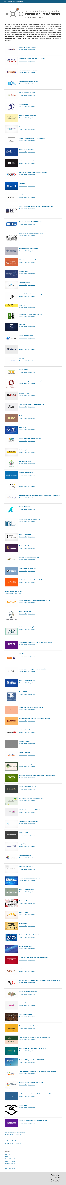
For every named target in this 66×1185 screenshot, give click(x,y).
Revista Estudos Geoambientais (28, 991)
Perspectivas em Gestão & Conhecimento (30, 314)
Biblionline (22, 183)
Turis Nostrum (23, 923)
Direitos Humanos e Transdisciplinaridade (30, 580)
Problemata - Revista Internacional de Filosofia (32, 58)
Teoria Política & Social (25, 946)
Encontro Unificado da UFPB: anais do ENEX (31, 1082)
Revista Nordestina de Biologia (27, 786)
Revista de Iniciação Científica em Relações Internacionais (35, 381)
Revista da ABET (23, 369)
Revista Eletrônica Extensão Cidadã (29, 935)
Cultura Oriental (23, 912)
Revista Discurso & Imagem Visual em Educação (32, 669)
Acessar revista (23, 49)
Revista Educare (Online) (26, 335)
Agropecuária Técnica (25, 461)
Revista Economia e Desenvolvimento (29, 878)
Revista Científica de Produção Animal (29, 519)
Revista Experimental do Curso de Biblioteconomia (33, 1120)
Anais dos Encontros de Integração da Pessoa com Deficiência (36, 1094)
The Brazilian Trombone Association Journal (31, 798)
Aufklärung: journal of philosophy (28, 70)
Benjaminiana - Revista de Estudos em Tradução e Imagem (35, 642)
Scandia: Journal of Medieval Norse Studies (31, 233)
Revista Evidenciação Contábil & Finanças (30, 221)
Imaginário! (22, 844)
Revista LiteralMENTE (25, 534)
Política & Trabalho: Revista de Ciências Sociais (32, 138)
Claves (21, 127)
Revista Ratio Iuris (24, 546)
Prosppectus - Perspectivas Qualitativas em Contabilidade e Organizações (39, 495)
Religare (21, 358)
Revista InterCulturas (25, 611)
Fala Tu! (21, 653)
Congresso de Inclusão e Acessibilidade (30, 1026)
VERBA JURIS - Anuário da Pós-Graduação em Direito (33, 957)
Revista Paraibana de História (27, 901)
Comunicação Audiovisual (26, 1003)
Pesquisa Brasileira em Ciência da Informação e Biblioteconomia (37, 775)
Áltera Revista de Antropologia (27, 260)
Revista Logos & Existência (26, 889)
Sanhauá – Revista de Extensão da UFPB (30, 557)
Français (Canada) (10, 1161)
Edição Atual (31, 49)
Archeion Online (23, 271)
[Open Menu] (5, 1)
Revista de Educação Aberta (13, 1141)
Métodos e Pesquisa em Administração (30, 810)
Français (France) (10, 1163)
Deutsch (7, 1154)
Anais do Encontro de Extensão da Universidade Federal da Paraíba (37, 1071)
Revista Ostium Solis (25, 730)
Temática (21, 347)
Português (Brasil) (10, 1168)
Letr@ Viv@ (22, 305)
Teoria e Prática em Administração (28, 248)
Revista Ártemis (23, 104)
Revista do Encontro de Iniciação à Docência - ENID (33, 1048)
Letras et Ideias (23, 484)
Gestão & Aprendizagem (26, 472)
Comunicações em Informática (27, 568)
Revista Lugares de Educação (27, 680)
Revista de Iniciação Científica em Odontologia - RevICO (34, 600)
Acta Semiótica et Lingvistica (27, 764)
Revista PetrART (23, 969)
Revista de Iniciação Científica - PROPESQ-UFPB (32, 1060)
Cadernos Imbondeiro (25, 741)
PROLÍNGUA (22, 195)
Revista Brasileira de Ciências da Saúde (30, 438)
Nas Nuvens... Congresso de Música (15, 1132)
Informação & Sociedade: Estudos (28, 81)
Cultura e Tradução (24, 752)
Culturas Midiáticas (24, 282)
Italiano (7, 1166)
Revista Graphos (23, 450)
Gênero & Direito (23, 832)
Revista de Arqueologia (25, 1014)
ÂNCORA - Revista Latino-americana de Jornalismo (33, 172)
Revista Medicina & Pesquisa (27, 627)
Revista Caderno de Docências (13, 591)
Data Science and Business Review (28, 821)
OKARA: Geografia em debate (27, 92)
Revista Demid (23, 1105)
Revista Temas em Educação (27, 161)
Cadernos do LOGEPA (25, 393)
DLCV (20, 416)
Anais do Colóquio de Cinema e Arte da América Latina (34, 1037)
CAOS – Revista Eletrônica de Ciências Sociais (31, 404)
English (7, 1156)
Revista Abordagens (24, 506)
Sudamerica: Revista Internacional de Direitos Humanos (34, 718)
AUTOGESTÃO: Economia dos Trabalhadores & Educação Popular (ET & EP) (39, 980)
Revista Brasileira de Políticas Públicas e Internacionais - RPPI (36, 206)
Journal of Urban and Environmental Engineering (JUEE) (34, 294)
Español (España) (10, 1159)
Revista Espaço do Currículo (27, 149)
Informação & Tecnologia (26, 866)
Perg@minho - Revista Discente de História (31, 707)
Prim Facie (22, 324)
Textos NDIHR (23, 692)
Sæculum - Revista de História (27, 115)
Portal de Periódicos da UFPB (15, 1)
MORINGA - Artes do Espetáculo (28, 47)
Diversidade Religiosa (25, 855)
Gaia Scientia (22, 427)
